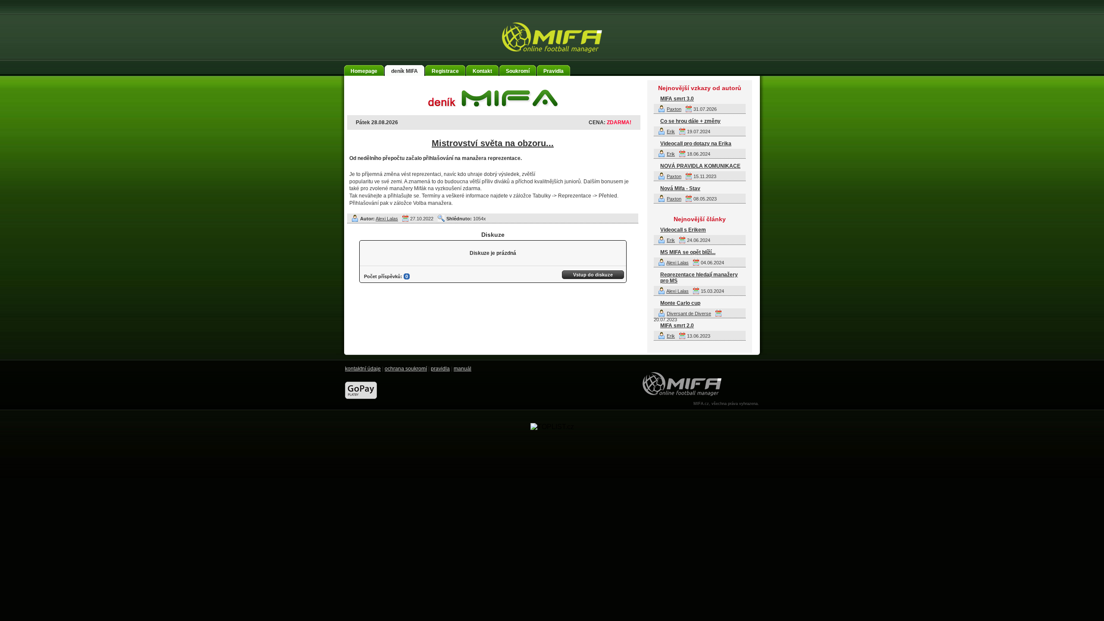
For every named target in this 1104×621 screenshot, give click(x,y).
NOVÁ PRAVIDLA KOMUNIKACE (700, 166)
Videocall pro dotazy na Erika (695, 144)
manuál (462, 369)
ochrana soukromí (406, 369)
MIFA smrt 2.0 (677, 326)
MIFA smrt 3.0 (677, 99)
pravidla (440, 369)
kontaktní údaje (363, 369)
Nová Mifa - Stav (680, 188)
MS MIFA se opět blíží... (687, 252)
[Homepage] (552, 37)
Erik (671, 131)
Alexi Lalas (387, 218)
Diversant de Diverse (689, 313)
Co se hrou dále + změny (690, 121)
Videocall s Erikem (683, 230)
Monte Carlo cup (680, 303)
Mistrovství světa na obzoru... (493, 143)
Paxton (674, 109)
